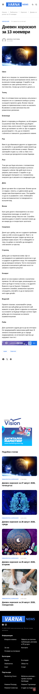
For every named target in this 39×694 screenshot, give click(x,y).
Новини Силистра (11, 688)
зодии (5, 351)
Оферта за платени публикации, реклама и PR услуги (29, 641)
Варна (6, 660)
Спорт (23, 667)
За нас (6, 648)
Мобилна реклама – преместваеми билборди (28, 678)
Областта (24, 664)
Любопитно (14, 12)
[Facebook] (3, 625)
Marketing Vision (10, 676)
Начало (4, 12)
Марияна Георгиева (13, 39)
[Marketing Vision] (17, 431)
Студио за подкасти (28, 688)
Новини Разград (10, 684)
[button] (3, 4)
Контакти (24, 648)
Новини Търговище (28, 684)
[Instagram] (6, 625)
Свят (6, 667)
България (24, 660)
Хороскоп (24, 12)
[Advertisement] (19, 391)
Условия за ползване (12, 651)
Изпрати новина (10, 639)
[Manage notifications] (34, 689)
